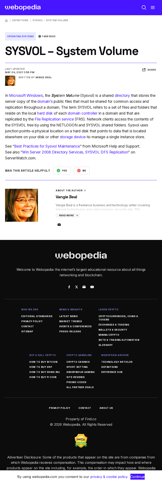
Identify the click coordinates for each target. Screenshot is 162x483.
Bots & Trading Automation (119, 340)
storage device (72, 137)
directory (122, 95)
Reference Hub (112, 372)
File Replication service (54, 119)
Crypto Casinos (78, 362)
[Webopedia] (23, 8)
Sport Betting (77, 367)
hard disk (45, 113)
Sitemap (27, 331)
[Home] (6, 20)
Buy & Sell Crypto (42, 355)
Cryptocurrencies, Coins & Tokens (118, 318)
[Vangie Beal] (10, 77)
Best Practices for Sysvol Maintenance (47, 146)
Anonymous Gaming (80, 372)
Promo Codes (76, 382)
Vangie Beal (43, 77)
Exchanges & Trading (114, 324)
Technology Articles (117, 362)
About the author (69, 190)
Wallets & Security (113, 329)
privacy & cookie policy (108, 477)
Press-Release (70, 331)
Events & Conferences (75, 326)
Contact (27, 326)
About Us (106, 408)
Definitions (20, 20)
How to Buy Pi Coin (42, 377)
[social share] (69, 287)
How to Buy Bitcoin (43, 362)
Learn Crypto (109, 309)
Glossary (106, 345)
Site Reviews (75, 377)
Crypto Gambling (79, 355)
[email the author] (59, 224)
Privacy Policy (31, 321)
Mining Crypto (109, 335)
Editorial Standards (37, 316)
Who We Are (29, 309)
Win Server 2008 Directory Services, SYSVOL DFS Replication (75, 152)
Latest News (68, 316)
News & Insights (70, 309)
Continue (137, 477)
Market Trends (70, 321)
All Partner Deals (80, 387)
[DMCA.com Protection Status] (81, 436)
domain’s (45, 101)
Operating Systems (20, 36)
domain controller (82, 113)
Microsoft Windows (26, 95)
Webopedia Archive (115, 355)
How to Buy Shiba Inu (44, 372)
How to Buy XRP (40, 367)
